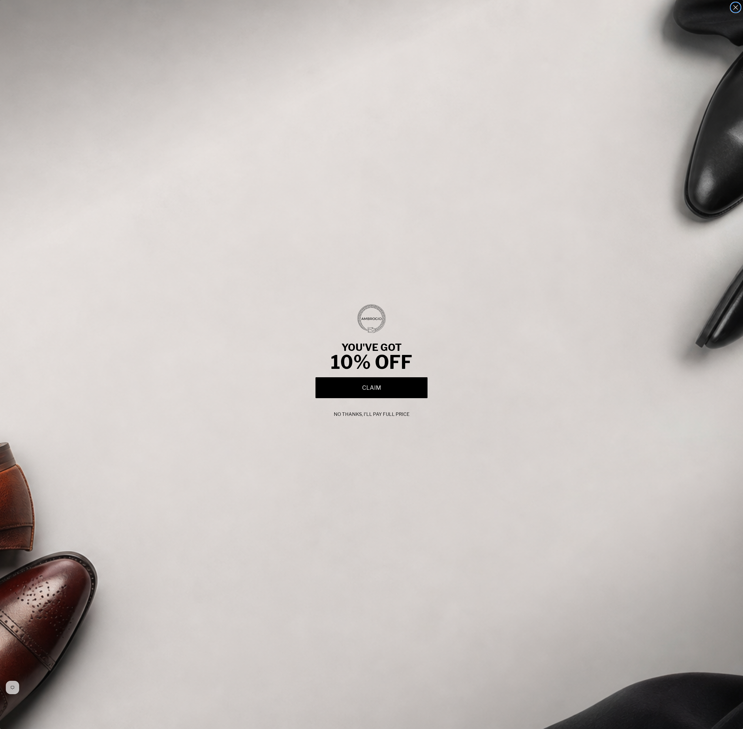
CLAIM (371, 387)
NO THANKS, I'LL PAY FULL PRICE (372, 414)
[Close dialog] (736, 7)
